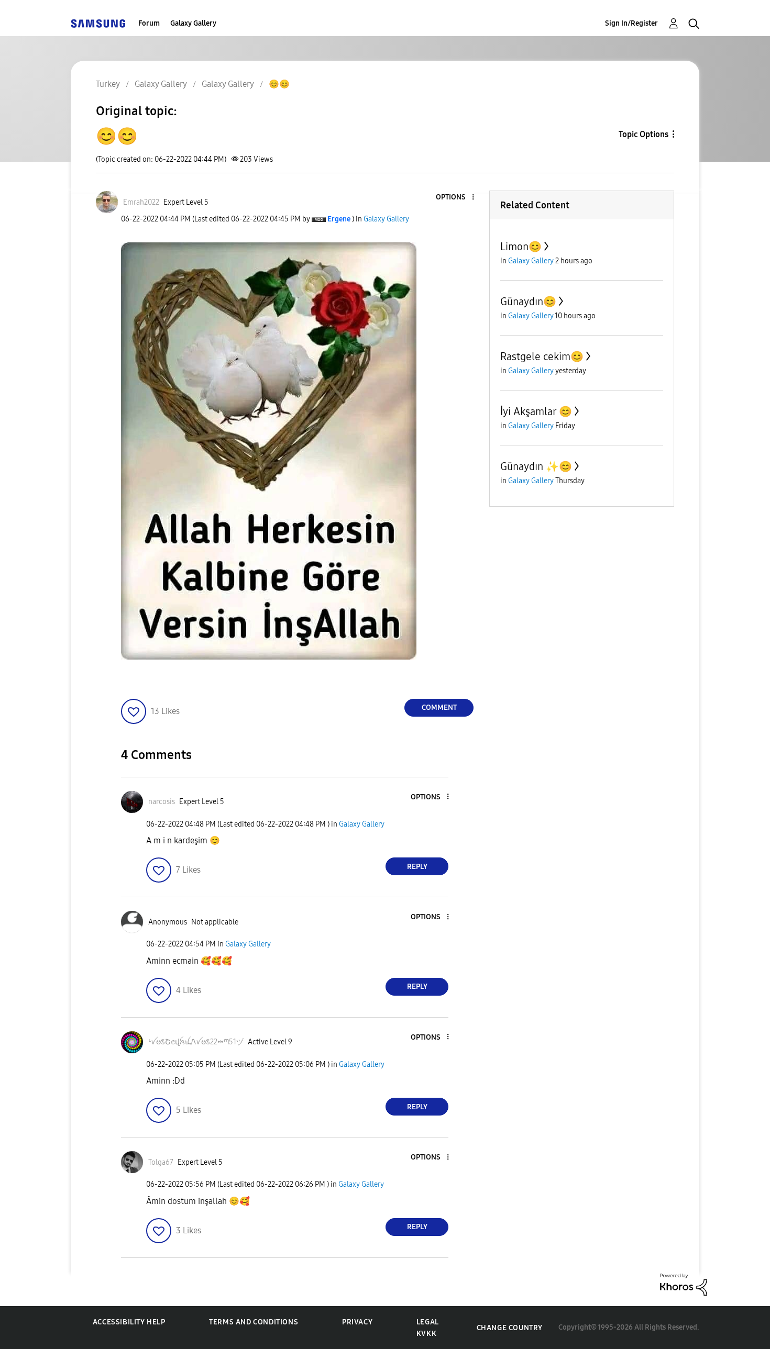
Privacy (357, 1322)
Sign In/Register (631, 23)
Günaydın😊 (528, 301)
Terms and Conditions (253, 1322)
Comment (439, 707)
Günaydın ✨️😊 (536, 466)
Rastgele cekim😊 (542, 356)
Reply (417, 866)
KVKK (426, 1333)
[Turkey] (98, 23)
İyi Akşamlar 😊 (536, 411)
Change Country (510, 1327)
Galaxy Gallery (193, 23)
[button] (455, 198)
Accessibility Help (129, 1322)
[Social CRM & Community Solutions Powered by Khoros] (683, 1284)
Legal (427, 1322)
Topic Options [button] (643, 134)
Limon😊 (521, 246)
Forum (149, 23)
